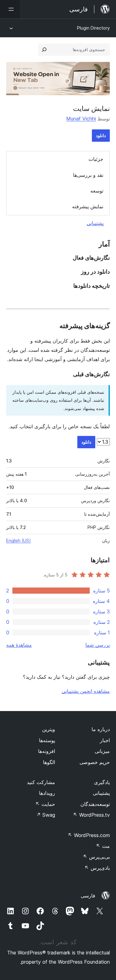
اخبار (105, 740)
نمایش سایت (91, 108)
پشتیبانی (95, 223)
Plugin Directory (93, 27)
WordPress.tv (91, 815)
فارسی (88, 896)
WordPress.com (89, 835)
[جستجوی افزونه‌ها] (44, 49)
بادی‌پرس (97, 868)
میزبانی (102, 751)
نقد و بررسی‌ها (88, 175)
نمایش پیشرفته (87, 206)
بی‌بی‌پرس (96, 857)
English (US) (18, 540)
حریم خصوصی (94, 762)
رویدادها (47, 793)
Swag (45, 815)
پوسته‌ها (47, 740)
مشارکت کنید (41, 782)
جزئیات (95, 159)
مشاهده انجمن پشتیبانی (86, 691)
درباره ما (101, 729)
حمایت (45, 804)
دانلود (101, 135)
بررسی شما (97, 645)
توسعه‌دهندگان (95, 804)
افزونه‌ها (46, 751)
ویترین (48, 729)
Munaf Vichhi (81, 119)
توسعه (96, 191)
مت (103, 846)
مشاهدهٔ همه (19, 645)
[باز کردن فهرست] (10, 9)
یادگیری (102, 782)
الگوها (49, 762)
